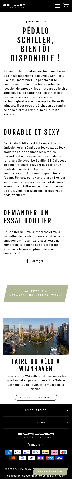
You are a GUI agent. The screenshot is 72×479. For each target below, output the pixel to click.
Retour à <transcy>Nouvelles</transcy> (37, 293)
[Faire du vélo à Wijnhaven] (36, 336)
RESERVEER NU (50, 471)
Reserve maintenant (36, 397)
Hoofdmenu (36, 422)
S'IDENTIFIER (36, 410)
